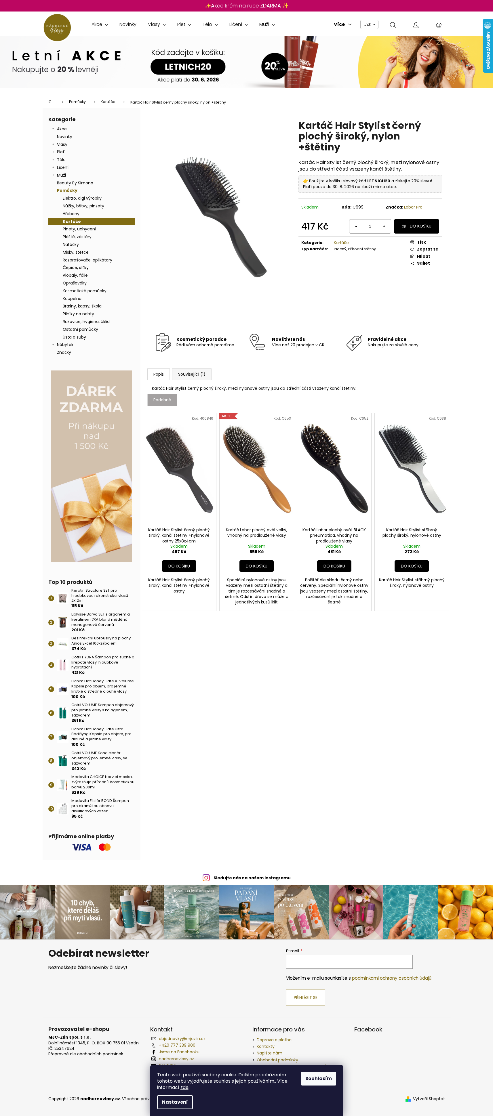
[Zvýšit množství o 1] (384, 226)
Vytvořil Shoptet (429, 1099)
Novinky (64, 137)
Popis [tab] (158, 374)
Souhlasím (318, 1078)
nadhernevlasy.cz (176, 1059)
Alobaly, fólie (75, 275)
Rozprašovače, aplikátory (87, 260)
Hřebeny (71, 214)
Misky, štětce (76, 252)
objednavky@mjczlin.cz (182, 1039)
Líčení (62, 167)
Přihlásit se (305, 997)
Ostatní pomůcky (80, 329)
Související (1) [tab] (191, 374)
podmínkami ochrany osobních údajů (391, 978)
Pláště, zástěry (77, 237)
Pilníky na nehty (78, 314)
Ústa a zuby (74, 337)
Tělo (61, 160)
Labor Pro (413, 207)
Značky (64, 352)
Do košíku (420, 226)
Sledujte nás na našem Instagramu (252, 878)
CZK (367, 24)
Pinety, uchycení (79, 229)
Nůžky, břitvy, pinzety (83, 206)
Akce (62, 129)
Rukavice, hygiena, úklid (86, 321)
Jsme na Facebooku (179, 1052)
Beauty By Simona (75, 183)
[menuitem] (100, 24)
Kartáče (72, 221)
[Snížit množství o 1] (356, 226)
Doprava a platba (274, 1040)
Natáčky (71, 244)
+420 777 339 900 (177, 1045)
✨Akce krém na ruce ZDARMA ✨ (247, 5)
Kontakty (266, 1046)
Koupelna (72, 298)
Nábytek (65, 344)
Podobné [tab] (162, 400)
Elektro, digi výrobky (82, 198)
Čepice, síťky (76, 267)
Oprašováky (75, 283)
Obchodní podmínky (277, 1060)
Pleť (61, 152)
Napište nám (269, 1053)
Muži (61, 175)
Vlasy (62, 144)
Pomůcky (67, 190)
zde (184, 1087)
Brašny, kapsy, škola (82, 306)
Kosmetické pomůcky (84, 291)
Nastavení (175, 1102)
